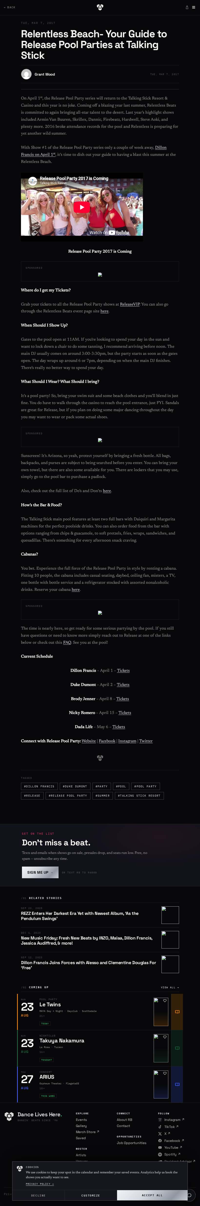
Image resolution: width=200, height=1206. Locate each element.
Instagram (127, 741)
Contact (123, 1126)
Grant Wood (45, 74)
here (104, 311)
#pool (121, 786)
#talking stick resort (139, 795)
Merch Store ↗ (88, 1132)
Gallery (81, 1126)
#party (102, 786)
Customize (90, 1195)
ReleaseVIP (130, 305)
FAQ (67, 643)
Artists (81, 1155)
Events (81, 1119)
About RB (124, 1119)
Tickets (123, 671)
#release (32, 795)
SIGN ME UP (40, 872)
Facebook (107, 741)
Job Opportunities (131, 1143)
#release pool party (68, 795)
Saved (81, 1138)
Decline (38, 1195)
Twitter (146, 741)
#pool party (145, 786)
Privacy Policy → (40, 1184)
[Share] (187, 7)
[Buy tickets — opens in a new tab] (177, 1012)
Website (89, 741)
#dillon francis (39, 786)
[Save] (165, 1000)
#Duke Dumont (75, 786)
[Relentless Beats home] (100, 7)
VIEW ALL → (170, 987)
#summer (103, 795)
